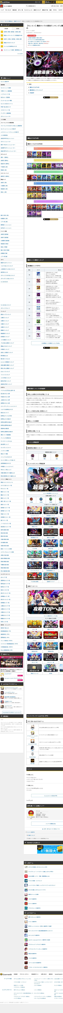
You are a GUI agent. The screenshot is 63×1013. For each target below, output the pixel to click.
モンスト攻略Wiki (58, 985)
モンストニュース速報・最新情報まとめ (13, 50)
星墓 (50, 10)
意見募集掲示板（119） (6, 631)
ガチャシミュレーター (6, 116)
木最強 (50, 502)
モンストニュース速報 (6, 88)
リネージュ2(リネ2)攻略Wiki (40, 998)
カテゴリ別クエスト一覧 (6, 485)
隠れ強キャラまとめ (5, 358)
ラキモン (55, 10)
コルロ (38, 290)
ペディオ (38, 304)
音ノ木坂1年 (31, 41)
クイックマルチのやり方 (6, 457)
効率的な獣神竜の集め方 (6, 425)
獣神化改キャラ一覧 (5, 583)
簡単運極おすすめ (34, 537)
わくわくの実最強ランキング (7, 362)
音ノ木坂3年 (43, 41)
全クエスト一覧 (50, 662)
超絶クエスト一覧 (5, 504)
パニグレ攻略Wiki (17, 998)
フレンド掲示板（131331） (7, 640)
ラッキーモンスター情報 (6, 100)
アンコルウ (38, 331)
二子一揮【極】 (4, 256)
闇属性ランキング (5, 330)
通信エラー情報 (4, 454)
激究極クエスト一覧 (5, 510)
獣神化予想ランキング (6, 381)
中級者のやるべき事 (5, 396)
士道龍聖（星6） (4, 185)
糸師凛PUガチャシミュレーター (8, 148)
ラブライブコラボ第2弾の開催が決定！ (37, 39)
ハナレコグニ (38, 311)
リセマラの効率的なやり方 (7, 409)
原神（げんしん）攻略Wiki (19, 990)
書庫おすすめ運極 (50, 537)
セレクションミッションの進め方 (8, 129)
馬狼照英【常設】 (5, 243)
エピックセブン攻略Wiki (39, 993)
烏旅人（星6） (4, 192)
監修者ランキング (50, 581)
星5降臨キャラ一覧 (5, 602)
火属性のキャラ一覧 (5, 606)
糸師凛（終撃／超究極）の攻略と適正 (12, 31)
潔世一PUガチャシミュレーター (8, 144)
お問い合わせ (44, 974)
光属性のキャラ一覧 (5, 615)
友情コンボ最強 (50, 559)
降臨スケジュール (34, 673)
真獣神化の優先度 (5, 428)
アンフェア (38, 338)
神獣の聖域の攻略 (5, 568)
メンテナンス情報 (5, 450)
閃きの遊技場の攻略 (5, 571)
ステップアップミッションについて (9, 406)
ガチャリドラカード (5, 308)
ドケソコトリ (38, 297)
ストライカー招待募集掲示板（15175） (9, 643)
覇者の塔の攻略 (4, 536)
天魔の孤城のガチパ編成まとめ (8, 473)
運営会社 (51, 974)
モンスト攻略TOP (5, 81)
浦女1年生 (30, 43)
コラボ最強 (50, 526)
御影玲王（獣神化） (5, 176)
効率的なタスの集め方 (6, 419)
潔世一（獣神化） (5, 157)
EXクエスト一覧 (4, 488)
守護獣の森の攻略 (5, 564)
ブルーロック (8, 10)
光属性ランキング (5, 327)
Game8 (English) (58, 974)
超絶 (57, 458)
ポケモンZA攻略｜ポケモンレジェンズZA (22, 978)
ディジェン (38, 284)
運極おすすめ (45, 10)
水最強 (41, 502)
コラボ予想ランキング (6, 378)
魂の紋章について (5, 444)
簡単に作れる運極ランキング (7, 368)
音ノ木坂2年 (37, 41)
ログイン (60, 2)
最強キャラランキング (6, 314)
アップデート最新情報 (6, 113)
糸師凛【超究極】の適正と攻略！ (36, 38)
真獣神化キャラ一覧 (5, 580)
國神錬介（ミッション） (6, 225)
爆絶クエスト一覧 (5, 498)
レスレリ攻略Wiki (37, 990)
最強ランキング (37, 10)
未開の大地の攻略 (5, 555)
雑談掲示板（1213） (5, 634)
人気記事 (6, 28)
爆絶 (45, 458)
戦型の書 (15, 10)
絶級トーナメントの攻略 (6, 549)
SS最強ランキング (34, 559)
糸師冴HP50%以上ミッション (7, 138)
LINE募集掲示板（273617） (7, 647)
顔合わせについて (5, 412)
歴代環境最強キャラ (51, 570)
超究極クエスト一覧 (5, 507)
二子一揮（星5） (4, 221)
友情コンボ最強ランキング (7, 352)
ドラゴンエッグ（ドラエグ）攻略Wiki (21, 996)
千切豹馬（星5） (4, 167)
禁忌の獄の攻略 (4, 533)
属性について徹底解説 (6, 434)
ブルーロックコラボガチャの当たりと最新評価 (11, 125)
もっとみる (20, 53)
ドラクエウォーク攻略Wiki (19, 987)
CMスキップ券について (6, 469)
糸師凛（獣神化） (5, 160)
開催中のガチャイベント (6, 262)
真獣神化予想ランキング (6, 384)
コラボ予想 (34, 548)
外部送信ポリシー (35, 974)
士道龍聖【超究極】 (5, 240)
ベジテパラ (38, 317)
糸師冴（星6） (4, 182)
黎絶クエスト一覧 (5, 491)
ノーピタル (38, 277)
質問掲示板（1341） (5, 637)
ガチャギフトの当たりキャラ (7, 278)
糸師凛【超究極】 (5, 234)
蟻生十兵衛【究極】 (5, 250)
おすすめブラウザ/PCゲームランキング (12, 712)
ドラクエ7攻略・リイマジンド (20, 982)
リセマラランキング (34, 515)
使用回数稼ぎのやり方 (6, 463)
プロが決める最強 (34, 581)
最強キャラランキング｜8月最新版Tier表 (13, 35)
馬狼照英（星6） (4, 189)
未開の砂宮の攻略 (5, 545)
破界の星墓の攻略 (5, 530)
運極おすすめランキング (9, 42)
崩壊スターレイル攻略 (18, 985)
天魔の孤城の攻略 (5, 539)
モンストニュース (28, 10)
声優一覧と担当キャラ (6, 107)
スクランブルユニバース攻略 (7, 552)
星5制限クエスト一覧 (5, 517)
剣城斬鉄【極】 (4, 253)
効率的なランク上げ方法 (6, 415)
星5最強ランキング (5, 336)
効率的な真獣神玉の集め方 (7, 431)
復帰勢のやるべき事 (5, 403)
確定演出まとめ (4, 272)
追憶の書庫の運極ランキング (7, 365)
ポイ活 (38, 2)
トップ (2, 10)
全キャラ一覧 (34, 662)
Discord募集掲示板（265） (7, 650)
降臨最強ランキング (5, 333)
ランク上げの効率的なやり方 (10, 46)
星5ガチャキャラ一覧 (5, 599)
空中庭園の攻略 (4, 542)
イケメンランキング (34, 570)
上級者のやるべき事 (5, 400)
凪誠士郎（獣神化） (5, 163)
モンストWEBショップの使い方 (8, 460)
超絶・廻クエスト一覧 (6, 501)
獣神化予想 (50, 548)
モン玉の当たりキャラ (6, 305)
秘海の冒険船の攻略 (5, 558)
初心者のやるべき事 (5, 393)
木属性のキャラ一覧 (5, 612)
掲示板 (50, 673)
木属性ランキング (5, 324)
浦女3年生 (41, 43)
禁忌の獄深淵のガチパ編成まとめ (8, 476)
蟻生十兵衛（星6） (5, 215)
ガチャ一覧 (20, 10)
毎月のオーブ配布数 (5, 97)
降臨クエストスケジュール (7, 482)
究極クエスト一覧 (5, 514)
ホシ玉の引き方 (4, 281)
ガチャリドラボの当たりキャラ (8, 275)
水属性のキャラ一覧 (5, 609)
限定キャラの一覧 (5, 590)
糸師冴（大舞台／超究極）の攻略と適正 (13, 39)
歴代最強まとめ (4, 355)
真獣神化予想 (50, 651)
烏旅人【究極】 (4, 247)
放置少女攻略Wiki (58, 996)
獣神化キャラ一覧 (5, 586)
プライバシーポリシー (24, 974)
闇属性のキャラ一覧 (5, 618)
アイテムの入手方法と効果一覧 (8, 390)
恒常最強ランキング (51, 515)
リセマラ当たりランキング (7, 266)
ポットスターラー (38, 324)
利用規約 (16, 974)
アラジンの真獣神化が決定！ (35, 45)
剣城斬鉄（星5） (4, 218)
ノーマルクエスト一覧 (6, 523)
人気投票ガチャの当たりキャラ (8, 269)
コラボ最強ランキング (6, 339)
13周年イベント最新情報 (6, 91)
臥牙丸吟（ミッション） (6, 228)
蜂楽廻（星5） (4, 170)
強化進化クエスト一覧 (6, 526)
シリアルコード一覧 (5, 94)
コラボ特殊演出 (4, 135)
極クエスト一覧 (4, 520)
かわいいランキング (5, 371)
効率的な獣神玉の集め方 (6, 422)
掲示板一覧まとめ (5, 628)
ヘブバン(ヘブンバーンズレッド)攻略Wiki (42, 996)
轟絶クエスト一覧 (5, 495)
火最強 (31, 502)
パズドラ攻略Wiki (37, 985)
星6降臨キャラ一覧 (5, 596)
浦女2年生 (36, 43)
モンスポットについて (6, 447)
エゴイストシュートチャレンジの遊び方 (10, 132)
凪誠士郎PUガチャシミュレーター (8, 151)
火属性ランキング (5, 317)
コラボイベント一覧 (5, 110)
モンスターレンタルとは (6, 441)
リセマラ (60, 10)
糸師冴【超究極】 (5, 237)
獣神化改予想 (34, 651)
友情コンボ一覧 (4, 621)
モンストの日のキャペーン (7, 103)
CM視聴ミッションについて (7, 466)
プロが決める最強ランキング (7, 343)
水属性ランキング (5, 320)
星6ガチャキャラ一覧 (5, 593)
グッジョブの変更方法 (6, 438)
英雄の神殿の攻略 (5, 561)
